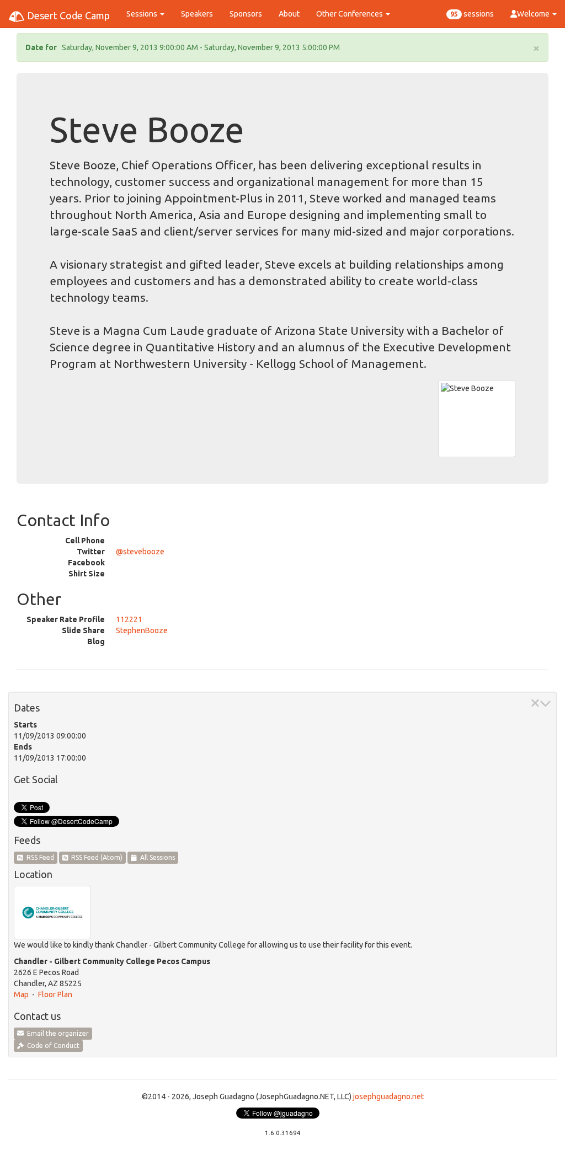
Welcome (534, 13)
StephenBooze (142, 630)
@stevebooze (140, 551)
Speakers (197, 13)
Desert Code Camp (67, 15)
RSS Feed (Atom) (95, 857)
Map (21, 994)
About (289, 13)
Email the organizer (56, 1033)
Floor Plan (55, 994)
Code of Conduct (51, 1045)
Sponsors (246, 13)
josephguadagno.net (388, 1096)
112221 (129, 619)
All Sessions (156, 857)
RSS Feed (38, 857)
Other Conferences (350, 13)
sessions (472, 13)
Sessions (142, 13)
